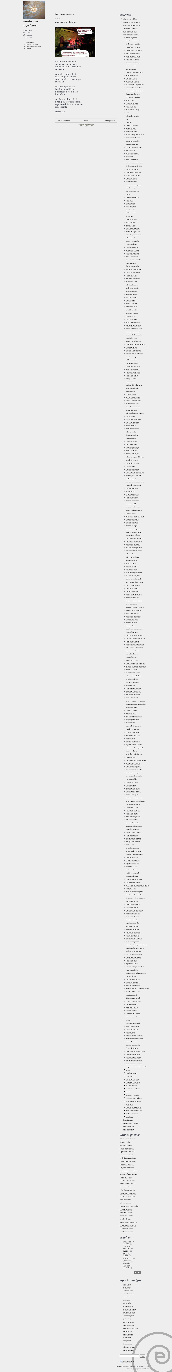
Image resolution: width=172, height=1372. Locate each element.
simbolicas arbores (132, 75)
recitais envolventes (132, 1114)
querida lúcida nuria (132, 197)
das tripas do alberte (132, 651)
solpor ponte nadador (132, 982)
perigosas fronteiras (127, 1167)
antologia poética (128, 1350)
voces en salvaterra (132, 876)
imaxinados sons (131, 338)
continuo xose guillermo (133, 172)
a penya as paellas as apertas (135, 516)
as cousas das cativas (132, 250)
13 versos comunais (132, 929)
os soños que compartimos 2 (135, 85)
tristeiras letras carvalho (133, 260)
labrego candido (131, 394)
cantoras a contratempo (133, 350)
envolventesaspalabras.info (124, 1366)
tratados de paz (125, 1219)
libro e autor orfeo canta (133, 400)
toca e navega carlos (132, 1026)
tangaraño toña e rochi (133, 507)
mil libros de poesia (132, 591)
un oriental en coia (132, 901)
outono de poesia (131, 1042)
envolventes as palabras (30, 23)
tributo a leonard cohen (133, 832)
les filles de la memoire (133, 951)
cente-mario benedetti (132, 228)
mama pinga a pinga (132, 447)
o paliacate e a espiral (132, 923)
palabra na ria (130, 316)
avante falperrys (131, 491)
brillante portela (131, 213)
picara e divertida (131, 441)
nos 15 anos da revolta (133, 585)
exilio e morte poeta (132, 288)
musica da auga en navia (133, 485)
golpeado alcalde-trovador (134, 1064)
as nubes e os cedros (132, 81)
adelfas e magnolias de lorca (135, 135)
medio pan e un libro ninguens (135, 344)
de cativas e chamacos (130, 31)
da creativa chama (131, 319)
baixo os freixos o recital (133, 532)
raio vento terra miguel (133, 278)
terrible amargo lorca (132, 153)
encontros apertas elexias (67, 14)
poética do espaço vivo (133, 232)
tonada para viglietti (132, 660)
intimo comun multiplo (133, 932)
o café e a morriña (131, 995)
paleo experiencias (128, 1325)
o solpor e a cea (131, 888)
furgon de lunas (128, 1306)
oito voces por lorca (132, 557)
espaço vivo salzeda (132, 241)
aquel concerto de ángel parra (135, 801)
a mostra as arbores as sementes (136, 666)
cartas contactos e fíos (133, 913)
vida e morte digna (132, 144)
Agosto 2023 (127, 1260)
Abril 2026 (126, 1251)
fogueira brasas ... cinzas (134, 744)
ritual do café (130, 200)
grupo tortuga (127, 1319)
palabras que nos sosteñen (134, 854)
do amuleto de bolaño (133, 1054)
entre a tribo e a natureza (130, 28)
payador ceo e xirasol (132, 41)
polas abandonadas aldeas (134, 1111)
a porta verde (127, 1284)
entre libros (129, 1104)
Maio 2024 (126, 1253)
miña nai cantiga (131, 432)
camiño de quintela (132, 632)
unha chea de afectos (132, 59)
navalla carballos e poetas (134, 895)
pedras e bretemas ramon (134, 601)
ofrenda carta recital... (133, 807)
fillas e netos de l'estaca (133, 676)
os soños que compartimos (134, 91)
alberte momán (127, 1344)
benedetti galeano (131, 1073)
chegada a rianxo (131, 710)
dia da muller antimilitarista (134, 88)
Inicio (56, 14)
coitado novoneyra (132, 247)
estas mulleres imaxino (133, 985)
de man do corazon (132, 497)
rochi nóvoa (126, 1297)
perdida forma (130, 723)
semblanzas (129, 1117)
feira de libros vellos (132, 469)
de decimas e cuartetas (133, 44)
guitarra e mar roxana (132, 53)
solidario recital (131, 504)
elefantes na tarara (131, 622)
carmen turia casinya (132, 519)
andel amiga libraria (132, 388)
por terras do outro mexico (131, 25)
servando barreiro (128, 1294)
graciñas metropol (131, 297)
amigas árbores (131, 128)
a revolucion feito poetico (134, 776)
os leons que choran (132, 732)
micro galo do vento (132, 501)
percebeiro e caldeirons (133, 791)
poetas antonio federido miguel (136, 973)
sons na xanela (130, 738)
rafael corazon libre (132, 820)
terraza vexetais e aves (133, 322)
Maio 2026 (126, 1248)
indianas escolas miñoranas (134, 353)
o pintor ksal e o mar (132, 863)
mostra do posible (131, 669)
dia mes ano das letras (133, 94)
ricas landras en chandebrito (135, 644)
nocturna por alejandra (133, 904)
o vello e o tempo (131, 357)
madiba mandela (131, 479)
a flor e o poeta (130, 222)
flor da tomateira (125, 1187)
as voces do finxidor (132, 823)
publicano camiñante (132, 332)
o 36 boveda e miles (127, 1148)
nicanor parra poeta (132, 619)
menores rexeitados (127, 1164)
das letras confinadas (132, 266)
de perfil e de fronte (32, 44)
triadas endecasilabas (132, 698)
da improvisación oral (133, 1082)
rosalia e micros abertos (133, 1001)
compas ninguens (131, 347)
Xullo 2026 (126, 1244)
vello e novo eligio (132, 375)
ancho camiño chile (132, 870)
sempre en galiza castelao (134, 826)
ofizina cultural (130, 626)
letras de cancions (128, 1129)
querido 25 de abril (132, 125)
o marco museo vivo (132, 588)
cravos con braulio (132, 160)
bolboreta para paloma (133, 804)
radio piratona (127, 1341)
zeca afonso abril (131, 282)
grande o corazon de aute (134, 269)
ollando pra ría (130, 238)
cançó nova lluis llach (133, 366)
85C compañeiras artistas (134, 716)
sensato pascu (130, 1032)
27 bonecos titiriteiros (133, 97)
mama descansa (131, 438)
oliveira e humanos (132, 285)
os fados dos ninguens (133, 576)
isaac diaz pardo (131, 206)
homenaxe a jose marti (133, 1023)
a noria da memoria (132, 460)
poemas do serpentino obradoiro (136, 704)
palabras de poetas (128, 1126)
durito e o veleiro (131, 178)
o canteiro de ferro (132, 103)
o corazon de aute (131, 866)
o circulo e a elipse (132, 835)
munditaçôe (126, 1287)
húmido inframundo (132, 116)
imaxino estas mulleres (133, 979)
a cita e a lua (130, 845)
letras (127, 113)
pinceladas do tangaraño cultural (136, 760)
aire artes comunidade (133, 694)
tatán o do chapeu (131, 751)
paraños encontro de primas (135, 891)
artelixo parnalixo (131, 360)
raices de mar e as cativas (134, 50)
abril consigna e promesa (134, 547)
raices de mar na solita (133, 47)
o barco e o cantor (131, 307)
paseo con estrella (131, 275)
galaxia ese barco (131, 244)
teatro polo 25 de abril (133, 544)
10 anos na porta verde (133, 998)
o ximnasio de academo (130, 1328)
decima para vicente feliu (134, 166)
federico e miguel (131, 188)
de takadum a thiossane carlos (135, 898)
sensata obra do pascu (133, 529)
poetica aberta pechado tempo (135, 1051)
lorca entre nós (130, 150)
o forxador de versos (129, 1309)
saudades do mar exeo (133, 741)
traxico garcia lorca (132, 169)
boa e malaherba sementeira (134, 538)
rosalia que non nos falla (133, 594)
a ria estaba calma (131, 410)
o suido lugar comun (132, 641)
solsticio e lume (131, 66)
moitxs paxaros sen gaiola (134, 328)
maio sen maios (131, 263)
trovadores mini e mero (133, 419)
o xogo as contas (131, 379)
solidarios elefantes (132, 294)
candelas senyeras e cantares (135, 607)
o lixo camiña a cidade (128, 1225)
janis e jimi (129, 216)
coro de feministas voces (128, 1222)
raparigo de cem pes (132, 729)
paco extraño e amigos (133, 110)
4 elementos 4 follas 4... (133, 691)
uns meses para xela (132, 191)
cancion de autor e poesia (134, 938)
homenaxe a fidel (131, 779)
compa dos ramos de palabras (135, 701)
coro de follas (130, 416)
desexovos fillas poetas (133, 673)
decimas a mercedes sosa (134, 798)
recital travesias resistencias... (135, 1038)
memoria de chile (131, 131)
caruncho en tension (132, 429)
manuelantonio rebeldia (133, 688)
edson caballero (128, 1334)
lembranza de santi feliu (133, 1013)
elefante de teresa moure (133, 616)
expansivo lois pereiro (133, 175)
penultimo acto (127, 1331)
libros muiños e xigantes (133, 185)
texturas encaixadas (132, 1007)
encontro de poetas (132, 907)
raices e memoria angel (133, 63)
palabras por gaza (126, 1177)
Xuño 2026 (126, 1246)
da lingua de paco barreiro (134, 572)
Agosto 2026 (127, 1241)
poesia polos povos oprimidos (135, 663)
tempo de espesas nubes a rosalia (136, 1067)
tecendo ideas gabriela (133, 535)
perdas (128, 1020)
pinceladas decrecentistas (134, 541)
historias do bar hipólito (133, 1107)
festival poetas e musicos (134, 879)
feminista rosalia (131, 1004)
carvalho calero (131, 210)
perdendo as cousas (132, 488)
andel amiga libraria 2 (133, 369)
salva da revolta (131, 106)
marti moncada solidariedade (135, 472)
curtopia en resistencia (133, 860)
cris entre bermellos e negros (135, 413)
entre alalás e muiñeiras (133, 1101)
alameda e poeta (131, 225)
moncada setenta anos (133, 138)
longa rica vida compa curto (135, 748)
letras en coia (130, 100)
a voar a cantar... (131, 391)
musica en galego (128, 1322)
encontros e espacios (132, 1095)
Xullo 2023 (126, 1263)
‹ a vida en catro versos (63, 120)
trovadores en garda (132, 935)
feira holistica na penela (133, 957)
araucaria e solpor (126, 1212)
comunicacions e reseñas (130, 1123)
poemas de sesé (131, 757)
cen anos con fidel (126, 1154)
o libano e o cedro (131, 78)
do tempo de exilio (132, 857)
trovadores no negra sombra (135, 482)
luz (127, 119)
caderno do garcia (128, 1316)
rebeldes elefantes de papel (134, 635)
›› (142, 1273)
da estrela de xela (131, 181)
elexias (128, 1092)
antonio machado (131, 291)
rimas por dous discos (133, 1017)
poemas (28, 48)
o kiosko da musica (132, 554)
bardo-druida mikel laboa (134, 385)
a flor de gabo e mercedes (134, 235)
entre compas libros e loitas (134, 582)
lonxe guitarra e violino (133, 610)
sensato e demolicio (132, 522)
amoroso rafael (130, 685)
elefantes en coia (131, 566)
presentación (30, 42)
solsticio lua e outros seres (134, 163)
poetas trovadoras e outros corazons (137, 989)
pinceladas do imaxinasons (134, 910)
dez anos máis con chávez (134, 147)
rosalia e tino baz (131, 303)
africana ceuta (125, 1142)
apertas (128, 1070)
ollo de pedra (127, 1303)
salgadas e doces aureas (133, 1057)
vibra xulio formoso (132, 422)
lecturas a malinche (132, 970)
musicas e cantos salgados (134, 72)
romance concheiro (132, 920)
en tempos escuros (132, 313)
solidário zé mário (131, 310)
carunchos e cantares (132, 829)
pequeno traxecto (131, 219)
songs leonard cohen (132, 848)
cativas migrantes (131, 37)
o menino (129, 122)
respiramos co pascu (132, 526)
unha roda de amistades (133, 726)
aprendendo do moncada (133, 335)
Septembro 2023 (128, 1258)
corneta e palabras (131, 604)
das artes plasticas (131, 1086)
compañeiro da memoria (133, 917)
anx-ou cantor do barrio (133, 397)
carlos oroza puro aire (133, 1045)
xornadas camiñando (132, 926)
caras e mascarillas (132, 257)
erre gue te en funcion (133, 841)
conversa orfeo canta (132, 404)
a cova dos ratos (128, 1291)
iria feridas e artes (131, 569)
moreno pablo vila (131, 363)
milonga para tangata (132, 454)
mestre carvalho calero (133, 272)
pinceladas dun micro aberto (135, 948)
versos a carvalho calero (133, 341)
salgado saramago (131, 69)
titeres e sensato (131, 513)
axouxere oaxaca (131, 713)
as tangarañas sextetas (133, 763)
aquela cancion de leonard (134, 851)
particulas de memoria (133, 407)
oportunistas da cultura (133, 372)
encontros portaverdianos (134, 1098)
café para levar (130, 203)
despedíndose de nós (132, 435)
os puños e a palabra (132, 942)
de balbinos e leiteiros (133, 1089)
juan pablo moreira (129, 1312)
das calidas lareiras (132, 654)
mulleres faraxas (131, 976)
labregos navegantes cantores (135, 967)
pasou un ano (130, 466)
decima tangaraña (131, 960)
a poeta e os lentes (131, 707)
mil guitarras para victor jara (135, 457)
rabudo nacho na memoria (134, 1060)
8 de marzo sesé (131, 382)
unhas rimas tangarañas (133, 766)
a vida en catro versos (133, 788)
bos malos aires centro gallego (135, 638)
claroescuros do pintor (133, 141)
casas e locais (130, 1076)
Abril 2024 (126, 1256)
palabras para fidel (132, 782)
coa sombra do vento (132, 463)
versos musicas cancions (134, 510)
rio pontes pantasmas (132, 253)
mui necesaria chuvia (127, 1138)
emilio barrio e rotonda (133, 56)
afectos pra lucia (131, 425)
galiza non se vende (129, 1347)
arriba (85, 120)
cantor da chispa (131, 785)
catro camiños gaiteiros (133, 817)
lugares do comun (131, 657)
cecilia (128, 194)
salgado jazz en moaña (133, 719)
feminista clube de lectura (134, 551)
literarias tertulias (131, 1010)
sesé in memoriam (131, 813)
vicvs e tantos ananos (132, 613)
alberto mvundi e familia (133, 579)
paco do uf (129, 156)
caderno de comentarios (33, 46)
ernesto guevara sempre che (135, 629)
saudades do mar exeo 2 (133, 735)
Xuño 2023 (126, 1265)
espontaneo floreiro (132, 964)
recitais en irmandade (132, 873)
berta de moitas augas (133, 810)
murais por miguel (132, 795)
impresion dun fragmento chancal (136, 945)
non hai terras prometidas (134, 770)
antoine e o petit (131, 563)
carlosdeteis (126, 1300)
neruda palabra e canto (133, 992)
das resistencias (128, 1120)
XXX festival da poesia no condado (137, 885)
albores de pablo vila (132, 597)
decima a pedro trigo (132, 773)
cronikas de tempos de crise (131, 22)
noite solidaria (130, 300)
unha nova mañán (131, 444)
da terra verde (127, 1337)
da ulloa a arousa (126, 1209)
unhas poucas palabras (130, 19)
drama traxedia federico (133, 882)
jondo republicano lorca (133, 325)
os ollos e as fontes (132, 679)
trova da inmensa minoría (134, 954)
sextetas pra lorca (131, 560)
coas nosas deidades (132, 682)
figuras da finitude (132, 1048)
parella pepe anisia (132, 1029)
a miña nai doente (131, 450)
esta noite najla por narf (133, 838)
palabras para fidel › (110, 120)
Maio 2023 (126, 1268)
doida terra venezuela (127, 1196)
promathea (145, 1369)
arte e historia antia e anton (134, 648)
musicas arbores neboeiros (134, 1035)
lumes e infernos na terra (128, 1174)
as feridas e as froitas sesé (134, 754)
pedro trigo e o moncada (133, 475)
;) (148, 1369)
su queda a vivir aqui (132, 494)
